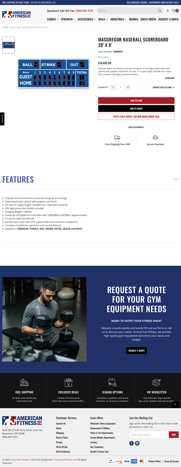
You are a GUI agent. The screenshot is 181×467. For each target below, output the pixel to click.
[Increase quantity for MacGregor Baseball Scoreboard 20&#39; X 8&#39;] (128, 87)
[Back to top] (175, 404)
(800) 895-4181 (84, 11)
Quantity (103, 87)
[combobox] (130, 10)
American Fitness (20, 459)
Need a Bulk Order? (136, 116)
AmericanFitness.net (66, 459)
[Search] (159, 10)
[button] (90, 179)
